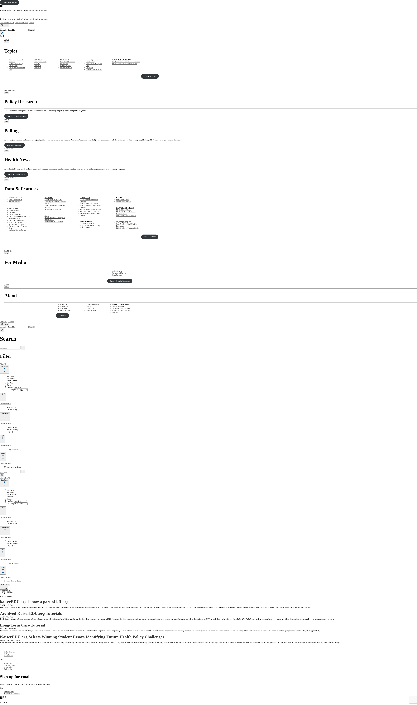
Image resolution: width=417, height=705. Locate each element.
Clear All (3, 364)
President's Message (118, 306)
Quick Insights (14, 210)
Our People (64, 306)
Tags (2, 436)
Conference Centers (21, 23)
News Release (13, 430)
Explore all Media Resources (120, 281)
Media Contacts (117, 271)
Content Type (5, 413)
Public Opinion (65, 66)
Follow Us (10, 23)
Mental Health (65, 60)
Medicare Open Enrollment (54, 222)
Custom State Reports (123, 202)
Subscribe (3, 23)
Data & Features (10, 178)
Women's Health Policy (94, 70)
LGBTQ (37, 64)
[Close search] (2, 33)
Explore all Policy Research (16, 116)
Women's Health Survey (53, 209)
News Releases (117, 275)
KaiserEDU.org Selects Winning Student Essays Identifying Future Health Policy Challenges (82, 637)
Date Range (4, 366)
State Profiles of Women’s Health (127, 228)
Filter (5, 588)
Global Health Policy (16, 64)
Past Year (10, 383)
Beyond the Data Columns (121, 310)
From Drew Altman (15, 200)
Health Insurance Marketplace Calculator (126, 62)
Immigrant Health (40, 62)
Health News (8, 149)
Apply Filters (5, 585)
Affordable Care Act (16, 60)
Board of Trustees (66, 310)
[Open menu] (1, 28)
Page (10, 432)
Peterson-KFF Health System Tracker (124, 64)
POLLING (49, 198)
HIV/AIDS (38, 60)
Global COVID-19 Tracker (89, 211)
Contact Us (90, 308)
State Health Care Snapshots (126, 216)
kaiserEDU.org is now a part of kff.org (34, 601)
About (6, 284)
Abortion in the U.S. (87, 224)
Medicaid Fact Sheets (123, 210)
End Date (9, 390)
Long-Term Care (14, 449)
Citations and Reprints (119, 273)
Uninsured (89, 68)
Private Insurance (66, 68)
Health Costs (13, 66)
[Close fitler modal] (2, 475)
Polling (6, 119)
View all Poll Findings (14, 145)
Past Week (10, 376)
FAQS (47, 216)
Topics (6, 40)
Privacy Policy (9, 692)
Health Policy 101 (15, 214)
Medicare (37, 68)
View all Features (150, 237)
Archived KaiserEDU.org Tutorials (31, 613)
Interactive (12, 427)
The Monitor (13, 212)
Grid (9, 591)
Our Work (63, 308)
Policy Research (9, 90)
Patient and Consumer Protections (67, 63)
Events (88, 306)
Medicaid (37, 66)
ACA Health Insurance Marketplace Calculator (17, 223)
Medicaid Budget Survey (17, 230)
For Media (8, 251)
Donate (31, 23)
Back (6, 42)
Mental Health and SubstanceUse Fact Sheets (126, 213)
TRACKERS (85, 198)
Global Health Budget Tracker (90, 209)
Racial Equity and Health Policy (92, 61)
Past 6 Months (12, 381)
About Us (63, 304)
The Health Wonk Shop (17, 220)
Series (3, 453)
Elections (12, 62)
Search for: (4, 30)
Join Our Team (91, 310)
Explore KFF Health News (16, 174)
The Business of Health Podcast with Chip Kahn (20, 217)
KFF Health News (11, 169)
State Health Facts (122, 200)
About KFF (62, 316)
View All (115, 312)
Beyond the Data (14, 202)
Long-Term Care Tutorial (22, 625)
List (3, 591)
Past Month (11, 378)
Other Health (12, 410)
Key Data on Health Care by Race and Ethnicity (90, 226)
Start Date (10, 387)
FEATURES (13, 208)
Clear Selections (5, 404)
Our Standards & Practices (121, 308)
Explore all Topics (150, 76)
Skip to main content (9, 2)
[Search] (23, 347)
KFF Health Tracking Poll (53, 200)
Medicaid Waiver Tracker (89, 204)
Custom (9, 385)
